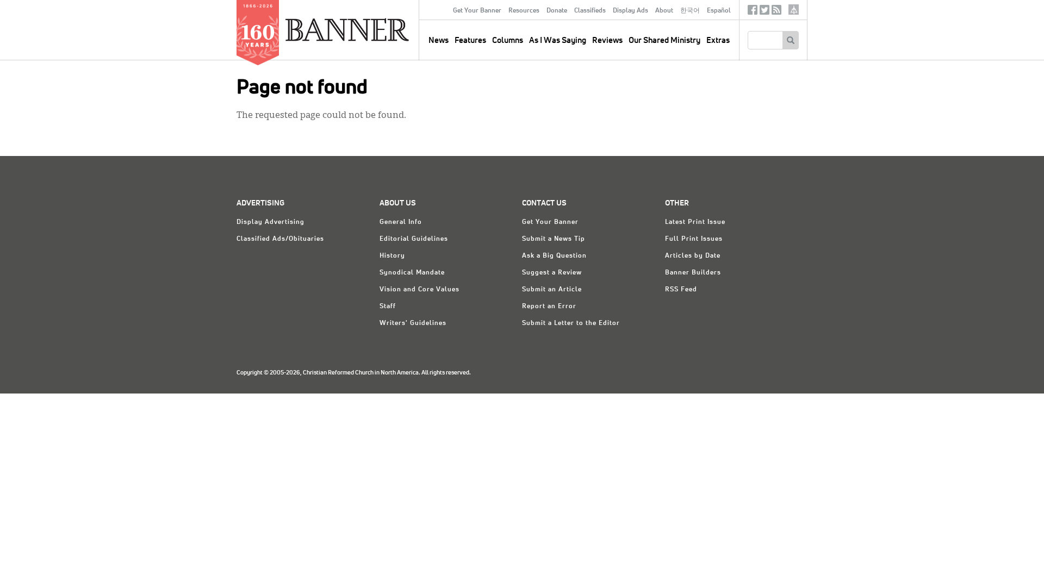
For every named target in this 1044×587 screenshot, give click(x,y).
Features (470, 40)
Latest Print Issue (695, 222)
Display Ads (630, 11)
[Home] (371, 29)
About (664, 11)
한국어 (690, 11)
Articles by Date (692, 256)
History (392, 256)
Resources (523, 11)
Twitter (764, 12)
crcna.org (793, 9)
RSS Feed (681, 289)
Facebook (752, 12)
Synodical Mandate (412, 273)
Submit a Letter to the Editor (571, 323)
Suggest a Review (552, 273)
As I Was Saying (557, 40)
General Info (401, 222)
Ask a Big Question (554, 256)
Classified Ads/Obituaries (280, 239)
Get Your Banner (477, 11)
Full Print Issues (694, 239)
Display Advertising (270, 222)
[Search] (790, 40)
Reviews (607, 40)
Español (719, 11)
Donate (556, 11)
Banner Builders (693, 273)
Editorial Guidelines (414, 239)
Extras (718, 40)
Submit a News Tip (553, 239)
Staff (388, 306)
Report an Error (549, 306)
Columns (507, 40)
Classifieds (590, 11)
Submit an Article (552, 289)
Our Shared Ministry (664, 40)
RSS (776, 12)
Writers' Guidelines (413, 323)
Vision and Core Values (419, 289)
